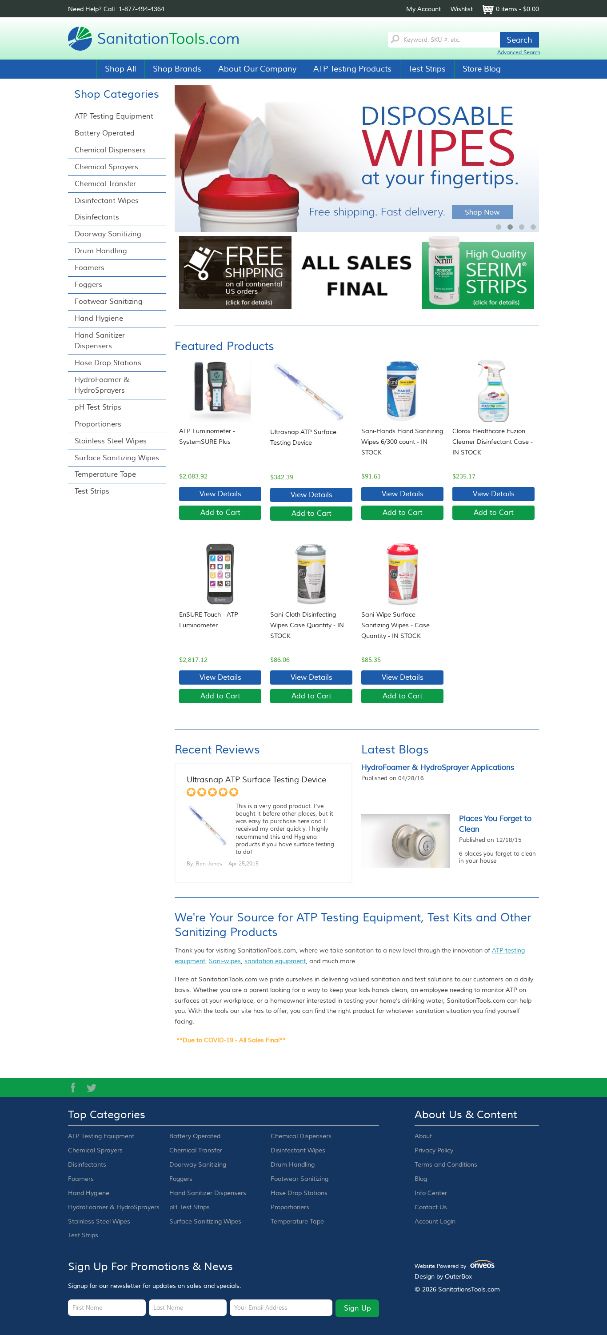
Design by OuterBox (443, 1277)
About (423, 1136)
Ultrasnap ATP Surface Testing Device (303, 437)
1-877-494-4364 (141, 9)
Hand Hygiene (99, 318)
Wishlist (462, 9)
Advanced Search (518, 52)
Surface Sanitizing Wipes (117, 458)
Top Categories (106, 1115)
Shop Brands (177, 69)
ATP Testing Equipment (114, 116)
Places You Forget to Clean (495, 824)
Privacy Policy (434, 1151)
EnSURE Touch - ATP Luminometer (208, 620)
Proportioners (98, 424)
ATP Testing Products (352, 69)
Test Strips (427, 69)
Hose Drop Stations (108, 363)
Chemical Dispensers (110, 150)
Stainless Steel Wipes (111, 441)
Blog (421, 1179)
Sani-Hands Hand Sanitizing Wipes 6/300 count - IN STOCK (402, 442)
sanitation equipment (275, 961)
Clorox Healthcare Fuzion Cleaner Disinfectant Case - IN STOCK (492, 442)
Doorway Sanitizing (108, 234)
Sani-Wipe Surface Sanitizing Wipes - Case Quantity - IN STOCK (395, 625)
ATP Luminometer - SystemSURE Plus (207, 436)
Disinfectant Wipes (107, 200)
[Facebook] (73, 1087)
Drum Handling (101, 251)
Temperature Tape (105, 474)
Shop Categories (116, 94)
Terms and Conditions (446, 1165)
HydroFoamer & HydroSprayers (102, 385)
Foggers (88, 284)
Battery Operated (105, 133)
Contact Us (431, 1207)
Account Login (435, 1222)
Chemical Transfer (105, 183)
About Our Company (257, 69)
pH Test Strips (98, 407)
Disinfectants (97, 217)
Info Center (431, 1193)
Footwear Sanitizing (109, 301)
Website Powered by (452, 1266)
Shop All (120, 69)
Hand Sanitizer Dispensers (100, 341)
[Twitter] (91, 1087)
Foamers (89, 267)
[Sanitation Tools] (157, 39)
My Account (423, 9)
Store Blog (482, 69)
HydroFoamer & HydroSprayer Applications (437, 768)
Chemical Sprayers (106, 167)
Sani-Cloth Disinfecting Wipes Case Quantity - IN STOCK (307, 625)
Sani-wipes (225, 961)
